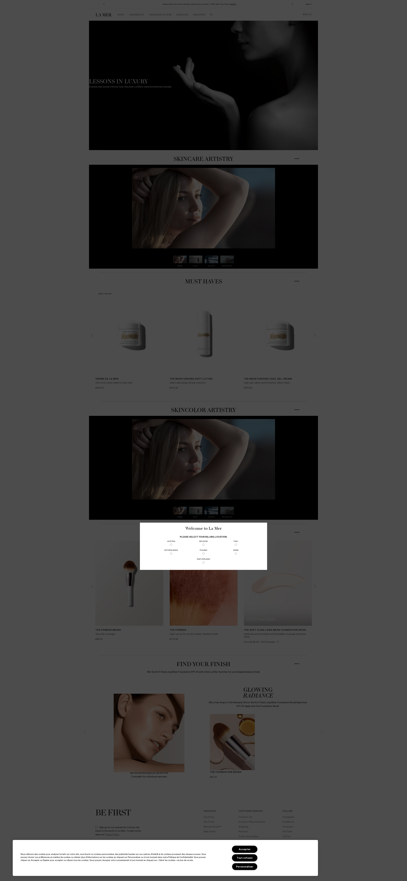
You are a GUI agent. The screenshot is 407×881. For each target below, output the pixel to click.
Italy (236, 541)
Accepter (245, 849)
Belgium (203, 541)
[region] (165, 858)
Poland (203, 550)
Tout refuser (245, 858)
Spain (235, 550)
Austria (171, 541)
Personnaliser (244, 866)
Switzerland (203, 558)
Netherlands (171, 550)
